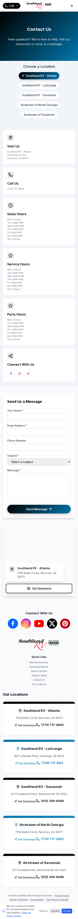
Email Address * (17, 425)
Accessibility (37, 899)
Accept (67, 911)
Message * (14, 470)
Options (43, 911)
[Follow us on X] (52, 624)
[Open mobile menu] (72, 6)
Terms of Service (19, 899)
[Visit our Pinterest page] (65, 624)
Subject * (13, 455)
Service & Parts (39, 671)
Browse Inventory (39, 662)
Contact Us (39, 679)
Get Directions (41, 588)
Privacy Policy (61, 895)
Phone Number (16, 440)
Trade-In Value (39, 675)
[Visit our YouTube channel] (28, 373)
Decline (55, 911)
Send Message (36, 509)
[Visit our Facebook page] (11, 373)
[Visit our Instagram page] (19, 373)
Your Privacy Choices (57, 899)
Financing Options (39, 666)
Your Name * (15, 410)
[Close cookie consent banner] (75, 911)
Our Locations (39, 684)
